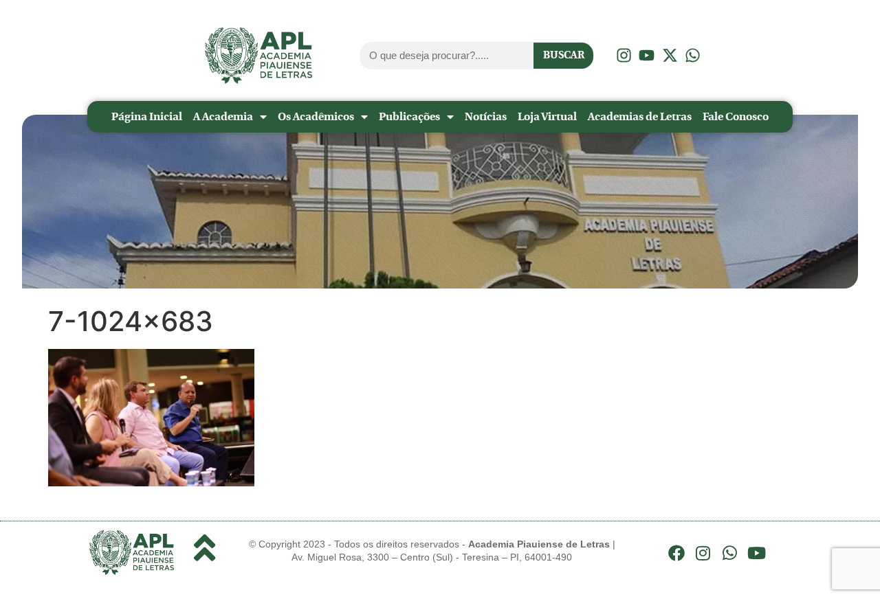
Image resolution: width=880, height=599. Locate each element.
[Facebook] (676, 553)
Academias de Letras (640, 116)
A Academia (223, 116)
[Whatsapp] (730, 553)
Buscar (563, 55)
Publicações (409, 116)
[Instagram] (703, 553)
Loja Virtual (547, 116)
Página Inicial (146, 116)
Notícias (486, 116)
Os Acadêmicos (316, 116)
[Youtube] (756, 553)
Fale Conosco (736, 116)
